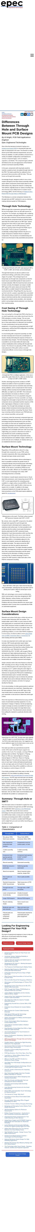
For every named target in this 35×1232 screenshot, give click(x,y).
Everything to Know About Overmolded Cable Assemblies (17, 1097)
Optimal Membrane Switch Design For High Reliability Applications (17, 1139)
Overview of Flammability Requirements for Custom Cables (17, 1050)
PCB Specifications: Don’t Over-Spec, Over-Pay (18, 1053)
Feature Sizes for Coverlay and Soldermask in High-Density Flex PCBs (18, 960)
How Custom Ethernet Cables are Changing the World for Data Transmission (18, 1046)
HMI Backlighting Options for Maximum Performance (16, 1110)
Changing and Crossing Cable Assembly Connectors (16, 1084)
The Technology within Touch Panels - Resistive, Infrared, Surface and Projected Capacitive (18, 1147)
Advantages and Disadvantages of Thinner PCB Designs (18, 982)
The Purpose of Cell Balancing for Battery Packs (18, 967)
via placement (11, 493)
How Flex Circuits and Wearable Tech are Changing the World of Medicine (16, 1080)
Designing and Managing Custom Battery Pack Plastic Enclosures (18, 1106)
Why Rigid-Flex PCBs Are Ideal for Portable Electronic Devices (17, 1000)
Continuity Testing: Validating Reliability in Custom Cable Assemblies (16, 957)
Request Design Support (24, 943)
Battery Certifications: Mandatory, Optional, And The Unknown (18, 1036)
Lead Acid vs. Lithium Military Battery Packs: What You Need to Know (17, 1056)
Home (3, 112)
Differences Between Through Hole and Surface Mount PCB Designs (9, 117)
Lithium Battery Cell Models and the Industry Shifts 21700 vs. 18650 (17, 993)
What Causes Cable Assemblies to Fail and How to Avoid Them (18, 977)
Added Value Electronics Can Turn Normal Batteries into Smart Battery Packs (16, 1129)
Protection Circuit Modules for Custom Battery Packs (18, 1007)
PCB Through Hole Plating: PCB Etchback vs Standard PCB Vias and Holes (17, 989)
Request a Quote (8, 943)
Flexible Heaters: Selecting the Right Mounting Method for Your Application (18, 1043)
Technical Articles (7, 113)
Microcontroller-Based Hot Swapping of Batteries (18, 980)
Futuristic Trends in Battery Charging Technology (18, 1103)
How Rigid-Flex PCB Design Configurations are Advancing (18, 1063)
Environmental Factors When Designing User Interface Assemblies (17, 1077)
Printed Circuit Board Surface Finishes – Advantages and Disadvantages (16, 1136)
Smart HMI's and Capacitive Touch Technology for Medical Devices (18, 1091)
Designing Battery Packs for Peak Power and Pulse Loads (17, 953)
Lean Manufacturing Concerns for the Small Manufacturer (17, 1088)
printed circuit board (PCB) (9, 148)
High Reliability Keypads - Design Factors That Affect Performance (18, 1132)
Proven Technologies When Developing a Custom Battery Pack (16, 1021)
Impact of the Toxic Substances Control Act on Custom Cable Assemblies (18, 997)
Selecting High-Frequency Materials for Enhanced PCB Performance (16, 970)
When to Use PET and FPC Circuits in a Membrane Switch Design (16, 1059)
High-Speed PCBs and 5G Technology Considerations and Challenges (15, 1014)
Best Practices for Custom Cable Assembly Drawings (17, 1011)
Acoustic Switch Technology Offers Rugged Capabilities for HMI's (17, 1101)
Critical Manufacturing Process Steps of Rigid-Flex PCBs (18, 973)
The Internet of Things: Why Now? (14, 1094)
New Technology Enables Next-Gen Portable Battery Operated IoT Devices (17, 1073)
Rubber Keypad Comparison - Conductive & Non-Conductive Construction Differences (17, 1113)
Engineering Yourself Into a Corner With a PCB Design (18, 1004)
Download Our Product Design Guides (17, 1154)
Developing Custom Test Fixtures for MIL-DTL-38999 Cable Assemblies (18, 986)
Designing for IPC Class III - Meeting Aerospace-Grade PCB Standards (18, 964)
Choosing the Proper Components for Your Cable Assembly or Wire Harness (17, 1117)
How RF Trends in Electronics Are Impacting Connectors (17, 1070)
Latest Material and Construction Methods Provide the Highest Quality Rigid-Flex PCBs (17, 1125)
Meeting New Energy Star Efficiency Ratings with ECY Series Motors (18, 1143)
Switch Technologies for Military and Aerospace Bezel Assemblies (18, 1018)
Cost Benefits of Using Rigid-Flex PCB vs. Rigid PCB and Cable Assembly (18, 1029)
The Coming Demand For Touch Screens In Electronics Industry (17, 1032)
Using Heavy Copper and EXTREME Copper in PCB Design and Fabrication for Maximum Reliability (18, 1121)
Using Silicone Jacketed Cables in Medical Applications (16, 1025)
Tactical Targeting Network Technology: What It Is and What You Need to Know (18, 1066)
